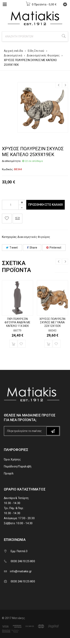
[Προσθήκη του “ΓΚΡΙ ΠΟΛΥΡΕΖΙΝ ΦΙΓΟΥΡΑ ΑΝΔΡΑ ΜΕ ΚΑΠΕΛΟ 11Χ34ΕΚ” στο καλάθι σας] (13, 344)
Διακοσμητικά (13, 55)
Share (33, 247)
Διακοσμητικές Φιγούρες (43, 55)
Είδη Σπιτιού (36, 50)
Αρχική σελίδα (13, 50)
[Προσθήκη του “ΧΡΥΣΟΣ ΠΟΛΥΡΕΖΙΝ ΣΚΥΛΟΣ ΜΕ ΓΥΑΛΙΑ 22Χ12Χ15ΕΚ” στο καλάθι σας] (48, 344)
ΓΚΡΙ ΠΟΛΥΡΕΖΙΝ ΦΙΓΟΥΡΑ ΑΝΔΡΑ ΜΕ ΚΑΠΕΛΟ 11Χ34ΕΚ (17, 322)
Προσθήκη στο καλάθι (45, 204)
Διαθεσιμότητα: (11, 161)
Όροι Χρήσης (12, 459)
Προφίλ (9, 473)
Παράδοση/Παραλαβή (17, 466)
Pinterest (55, 247)
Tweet (14, 247)
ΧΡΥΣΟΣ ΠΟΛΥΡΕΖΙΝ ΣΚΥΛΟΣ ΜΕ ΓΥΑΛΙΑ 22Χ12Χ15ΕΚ (52, 322)
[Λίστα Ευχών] (7, 218)
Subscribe (52, 431)
